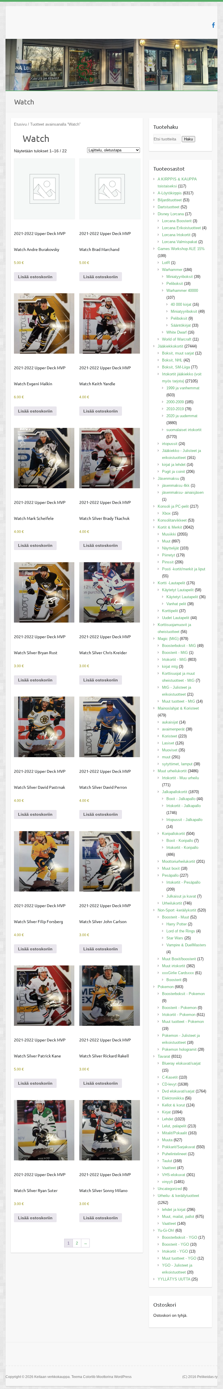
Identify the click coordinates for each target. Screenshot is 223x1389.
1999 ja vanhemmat (182, 388)
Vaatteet (169, 1168)
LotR (166, 263)
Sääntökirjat (181, 325)
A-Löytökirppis (170, 193)
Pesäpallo (170, 875)
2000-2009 (175, 402)
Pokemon (166, 987)
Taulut (167, 1161)
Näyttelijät (170, 548)
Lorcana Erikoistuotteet (181, 228)
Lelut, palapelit (174, 1126)
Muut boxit (171, 868)
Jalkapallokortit (174, 792)
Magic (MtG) (168, 638)
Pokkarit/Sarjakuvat (178, 1147)
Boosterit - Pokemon (179, 1007)
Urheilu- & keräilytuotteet (178, 1195)
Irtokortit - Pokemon (178, 1014)
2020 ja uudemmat (181, 416)
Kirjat (166, 1112)
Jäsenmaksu (168, 478)
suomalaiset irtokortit (184, 430)
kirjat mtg (170, 666)
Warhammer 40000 (182, 290)
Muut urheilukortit (172, 771)
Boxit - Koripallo (179, 840)
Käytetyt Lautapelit (178, 590)
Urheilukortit (172, 903)
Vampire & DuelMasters (186, 945)
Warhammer (172, 269)
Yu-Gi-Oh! (166, 1230)
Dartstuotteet (168, 207)
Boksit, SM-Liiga (176, 367)
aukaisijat (170, 722)
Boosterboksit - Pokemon (183, 994)
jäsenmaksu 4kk (176, 485)
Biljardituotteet (170, 200)
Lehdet (167, 1119)
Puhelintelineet (174, 1154)
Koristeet (169, 736)
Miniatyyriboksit (179, 276)
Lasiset (168, 743)
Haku (188, 139)
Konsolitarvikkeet (172, 520)
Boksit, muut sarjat (178, 353)
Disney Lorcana (171, 214)
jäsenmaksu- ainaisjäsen (183, 492)
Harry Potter (176, 924)
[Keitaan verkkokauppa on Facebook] (213, 25)
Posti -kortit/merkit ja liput (183, 569)
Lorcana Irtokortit (176, 235)
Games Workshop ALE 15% (181, 249)
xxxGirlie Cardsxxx (178, 973)
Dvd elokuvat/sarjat (178, 1091)
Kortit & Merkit (170, 527)
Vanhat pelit (176, 604)
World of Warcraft (176, 339)
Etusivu (20, 124)
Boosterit (173, 980)
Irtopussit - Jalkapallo (184, 820)
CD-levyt (169, 1084)
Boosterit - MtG (175, 652)
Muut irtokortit (173, 966)
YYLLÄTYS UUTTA (174, 1279)
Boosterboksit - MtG (179, 645)
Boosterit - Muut (175, 917)
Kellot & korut (173, 1105)
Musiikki (169, 534)
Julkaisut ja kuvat (181, 896)
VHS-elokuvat (173, 1175)
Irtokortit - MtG (174, 659)
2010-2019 (175, 409)
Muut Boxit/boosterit (179, 959)
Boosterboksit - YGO (179, 1237)
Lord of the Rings (180, 931)
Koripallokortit (173, 833)
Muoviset (169, 750)
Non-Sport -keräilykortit (177, 910)
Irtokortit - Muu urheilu (180, 778)
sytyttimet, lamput (177, 764)
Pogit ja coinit (173, 471)
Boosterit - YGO (175, 1244)
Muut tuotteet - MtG (178, 701)
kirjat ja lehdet (174, 464)
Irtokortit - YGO (175, 1251)
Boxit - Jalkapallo (180, 799)
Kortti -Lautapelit (171, 583)
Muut (166, 541)
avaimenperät (173, 729)
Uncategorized (170, 1189)
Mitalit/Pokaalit (174, 1133)
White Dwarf (176, 332)
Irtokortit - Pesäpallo (183, 882)
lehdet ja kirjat (174, 1209)
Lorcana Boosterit (177, 221)
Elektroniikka (173, 1098)
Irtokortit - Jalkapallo (183, 806)
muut (166, 757)
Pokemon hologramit (179, 1049)
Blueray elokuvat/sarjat (181, 1063)
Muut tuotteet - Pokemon (183, 1021)
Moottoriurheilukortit (178, 861)
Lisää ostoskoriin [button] (35, 276)
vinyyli (167, 1182)
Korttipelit (170, 611)
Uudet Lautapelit (175, 618)
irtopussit (169, 444)
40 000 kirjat (181, 304)
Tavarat (164, 1056)
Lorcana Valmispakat (179, 242)
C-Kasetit (170, 1077)
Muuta (167, 1140)
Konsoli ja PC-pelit (173, 506)
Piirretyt (168, 555)
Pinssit (168, 562)
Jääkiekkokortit (170, 346)
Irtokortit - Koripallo (182, 847)
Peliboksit (174, 283)
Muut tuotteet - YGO (179, 1258)
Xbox (166, 513)
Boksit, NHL (172, 360)
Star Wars (174, 938)
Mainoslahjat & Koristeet (178, 708)
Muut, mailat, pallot (178, 1216)
